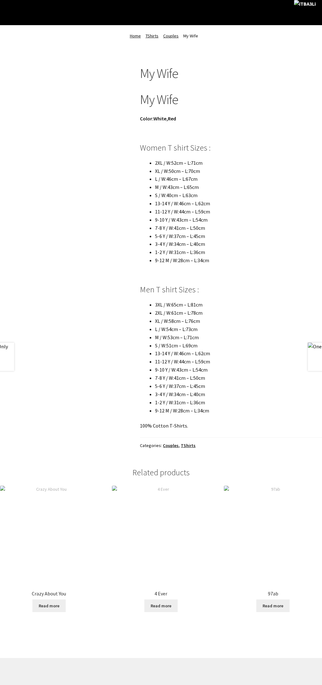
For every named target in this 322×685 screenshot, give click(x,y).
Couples (171, 36)
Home (135, 36)
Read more (49, 606)
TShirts (152, 36)
